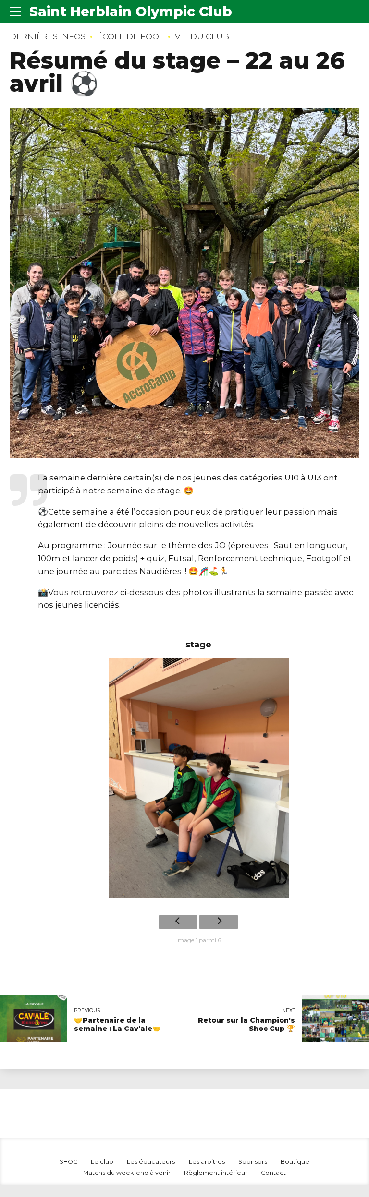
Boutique (295, 1161)
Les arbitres (207, 1161)
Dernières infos (48, 36)
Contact (273, 1172)
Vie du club (202, 36)
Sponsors (252, 1161)
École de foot (130, 36)
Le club (102, 1161)
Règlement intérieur (215, 1172)
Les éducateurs (151, 1161)
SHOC (68, 1161)
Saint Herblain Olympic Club (130, 11)
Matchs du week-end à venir (127, 1172)
